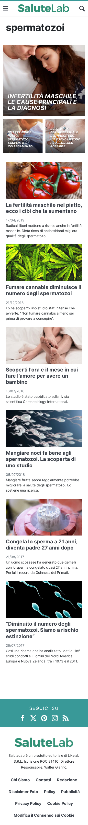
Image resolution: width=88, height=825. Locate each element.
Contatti (43, 779)
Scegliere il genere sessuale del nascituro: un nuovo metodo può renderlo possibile (65, 137)
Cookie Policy (60, 803)
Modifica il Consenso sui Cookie (44, 815)
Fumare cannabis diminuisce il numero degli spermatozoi (43, 290)
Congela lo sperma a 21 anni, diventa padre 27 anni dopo (41, 544)
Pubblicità (70, 791)
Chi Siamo (20, 779)
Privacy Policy (28, 803)
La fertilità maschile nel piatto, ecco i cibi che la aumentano (44, 208)
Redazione (67, 779)
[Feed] (66, 717)
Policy (49, 791)
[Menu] (5, 8)
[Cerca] (82, 8)
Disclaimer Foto (23, 791)
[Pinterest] (44, 717)
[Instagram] (55, 717)
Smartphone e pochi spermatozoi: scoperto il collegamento (20, 139)
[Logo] (44, 8)
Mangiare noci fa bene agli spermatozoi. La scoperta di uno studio (41, 459)
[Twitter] (33, 717)
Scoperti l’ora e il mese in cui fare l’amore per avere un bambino (42, 376)
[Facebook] (23, 717)
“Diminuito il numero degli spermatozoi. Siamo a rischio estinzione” (42, 630)
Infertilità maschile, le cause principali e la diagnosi (43, 102)
